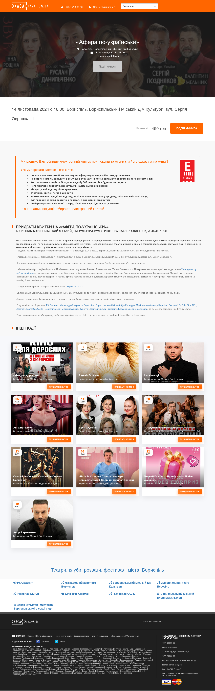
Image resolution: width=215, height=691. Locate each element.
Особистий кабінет (103, 7)
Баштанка (27, 651)
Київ (81, 658)
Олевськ (79, 665)
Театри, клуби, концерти (172, 665)
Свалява (36, 669)
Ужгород (59, 671)
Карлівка (74, 658)
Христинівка (132, 671)
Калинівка (127, 656)
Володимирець (145, 652)
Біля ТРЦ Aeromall (76, 594)
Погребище (17, 667)
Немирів (64, 663)
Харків (92, 671)
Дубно (110, 654)
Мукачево (48, 663)
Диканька (75, 654)
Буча (24, 652)
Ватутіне (70, 652)
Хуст (141, 671)
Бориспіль (113, 651)
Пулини (75, 667)
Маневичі (76, 662)
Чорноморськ (66, 673)
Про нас (31, 636)
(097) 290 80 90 (74, 7)
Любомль (46, 662)
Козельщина (118, 658)
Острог (101, 665)
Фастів (84, 671)
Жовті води (36, 656)
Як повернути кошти (63, 636)
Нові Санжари (85, 663)
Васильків (60, 652)
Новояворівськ (34, 665)
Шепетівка (77, 673)
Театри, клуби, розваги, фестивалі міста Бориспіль (107, 569)
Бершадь (77, 651)
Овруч (64, 665)
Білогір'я (97, 649)
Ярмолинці (127, 673)
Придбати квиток (58, 387)
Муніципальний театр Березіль (151, 305)
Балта (125, 649)
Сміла (61, 669)
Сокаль (82, 669)
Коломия (137, 658)
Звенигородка (60, 656)
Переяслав (136, 665)
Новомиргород (136, 663)
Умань (77, 671)
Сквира (45, 669)
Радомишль (110, 667)
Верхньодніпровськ (84, 652)
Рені (119, 667)
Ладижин (138, 660)
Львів (38, 662)
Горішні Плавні (35, 654)
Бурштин (16, 652)
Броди (131, 651)
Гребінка (56, 654)
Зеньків (79, 656)
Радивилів (99, 667)
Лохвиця (16, 662)
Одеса (71, 665)
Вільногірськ (33, 652)
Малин (68, 662)
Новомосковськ (19, 665)
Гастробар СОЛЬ (35, 308)
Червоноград (18, 673)
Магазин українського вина (24, 675)
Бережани (57, 651)
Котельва (72, 660)
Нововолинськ (122, 663)
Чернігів (46, 673)
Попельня (57, 667)
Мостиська (37, 663)
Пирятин (146, 665)
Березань (67, 651)
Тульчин (51, 671)
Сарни (15, 669)
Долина (92, 654)
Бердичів (37, 651)
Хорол (122, 671)
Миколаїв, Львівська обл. (113, 662)
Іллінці (38, 649)
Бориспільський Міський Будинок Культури (67, 308)
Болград (95, 651)
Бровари (122, 651)
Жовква (26, 656)
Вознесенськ (109, 652)
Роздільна (127, 667)
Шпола (87, 673)
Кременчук (103, 660)
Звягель (70, 656)
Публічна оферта (117, 636)
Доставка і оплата (81, 636)
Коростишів (28, 660)
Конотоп (146, 658)
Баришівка (17, 651)
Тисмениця (17, 671)
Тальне (120, 669)
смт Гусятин (71, 669)
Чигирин (54, 673)
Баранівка (139, 649)
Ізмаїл (31, 649)
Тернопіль (142, 669)
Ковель (98, 658)
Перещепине (124, 665)
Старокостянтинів (94, 669)
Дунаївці (129, 654)
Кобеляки (89, 658)
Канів (66, 658)
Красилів (81, 660)
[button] (139, 6)
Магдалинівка (57, 662)
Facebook (45, 641)
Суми (113, 669)
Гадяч (15, 654)
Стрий (106, 669)
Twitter (62, 641)
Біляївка (117, 649)
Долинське (101, 654)
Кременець (92, 660)
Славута (54, 669)
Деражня (66, 654)
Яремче (117, 673)
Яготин (110, 673)
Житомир (147, 654)
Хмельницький (112, 671)
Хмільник (100, 671)
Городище (47, 654)
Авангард (54, 649)
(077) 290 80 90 (168, 656)
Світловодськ (25, 669)
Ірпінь (45, 649)
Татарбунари (130, 669)
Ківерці (118, 656)
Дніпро (84, 654)
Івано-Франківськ (20, 649)
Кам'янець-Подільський (23, 658)
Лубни (24, 662)
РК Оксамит (52, 305)
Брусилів (139, 651)
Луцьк (31, 662)
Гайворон (23, 654)
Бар (131, 649)
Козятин (128, 658)
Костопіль (62, 660)
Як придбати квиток (44, 636)
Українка (69, 671)
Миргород (130, 662)
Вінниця (43, 652)
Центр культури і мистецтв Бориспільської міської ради (118, 308)
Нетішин (73, 663)
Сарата (143, 667)
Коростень (17, 660)
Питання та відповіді (99, 636)
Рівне (82, 667)
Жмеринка (17, 656)
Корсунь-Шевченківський (45, 660)
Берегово (47, 651)
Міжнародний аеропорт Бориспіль (77, 305)
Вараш (51, 652)
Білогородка (107, 649)
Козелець (107, 658)
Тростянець (29, 671)
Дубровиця (119, 654)
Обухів (45, 665)
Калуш (136, 656)
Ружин (135, 667)
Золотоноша (100, 656)
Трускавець (41, 671)
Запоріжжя (47, 656)
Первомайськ (111, 665)
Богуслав (86, 651)
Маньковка (86, 662)
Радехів (90, 667)
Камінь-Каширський (54, 658)
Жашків (138, 654)
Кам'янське (39, 658)
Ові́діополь (54, 665)
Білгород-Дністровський (82, 649)
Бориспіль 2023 (74, 286)
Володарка (121, 652)
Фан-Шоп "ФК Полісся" (171, 669)
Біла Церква (65, 649)
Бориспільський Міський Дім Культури (115, 305)
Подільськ (28, 667)
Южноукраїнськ (98, 673)
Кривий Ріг (114, 660)
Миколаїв (97, 662)
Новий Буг (96, 663)
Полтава (47, 667)
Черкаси (28, 673)
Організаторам (132, 636)
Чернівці (37, 673)
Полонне (38, 667)
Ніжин (56, 663)
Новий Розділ (108, 663)
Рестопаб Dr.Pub (177, 305)
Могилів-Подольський (22, 663)
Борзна (104, 651)
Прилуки (66, 667)
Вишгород (98, 652)
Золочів (110, 656)
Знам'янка (88, 656)
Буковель (149, 651)
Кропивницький (126, 660)
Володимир (132, 652)
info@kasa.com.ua (169, 647)
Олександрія (90, 665)
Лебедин (148, 660)
